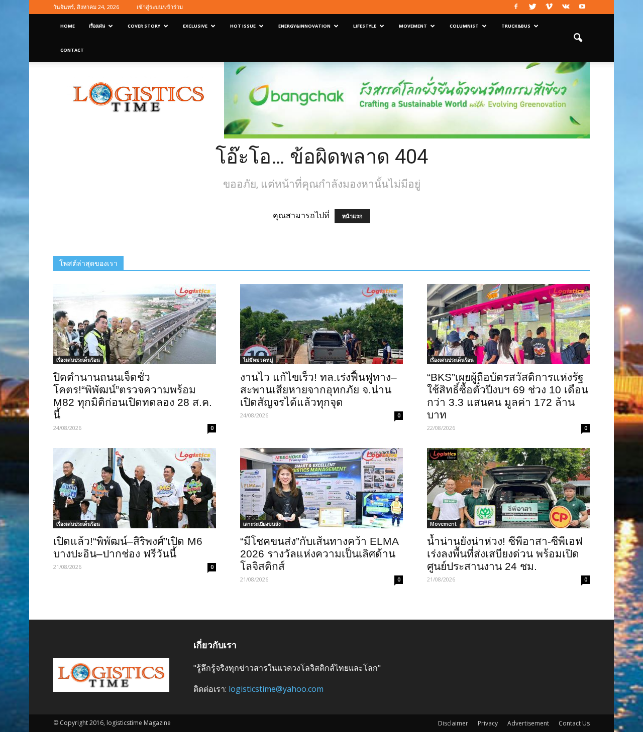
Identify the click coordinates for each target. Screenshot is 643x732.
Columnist (464, 26)
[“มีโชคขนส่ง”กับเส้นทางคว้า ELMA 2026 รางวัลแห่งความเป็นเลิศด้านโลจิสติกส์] (321, 488)
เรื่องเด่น (97, 26)
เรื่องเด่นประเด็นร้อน (78, 359)
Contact (72, 50)
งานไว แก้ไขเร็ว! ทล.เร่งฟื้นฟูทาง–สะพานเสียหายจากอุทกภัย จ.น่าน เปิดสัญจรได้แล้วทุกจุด (318, 389)
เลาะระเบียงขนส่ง (262, 523)
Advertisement (528, 723)
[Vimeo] (549, 7)
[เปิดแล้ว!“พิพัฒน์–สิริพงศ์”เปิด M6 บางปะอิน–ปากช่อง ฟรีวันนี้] (134, 488)
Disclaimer (453, 723)
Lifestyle (364, 26)
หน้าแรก (352, 216)
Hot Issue (243, 26)
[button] (578, 38)
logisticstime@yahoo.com (276, 688)
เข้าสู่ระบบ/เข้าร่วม (160, 7)
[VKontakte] (565, 7)
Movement (413, 26)
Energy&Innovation (304, 26)
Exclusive (195, 26)
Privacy (488, 723)
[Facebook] (515, 7)
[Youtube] (582, 7)
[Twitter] (532, 7)
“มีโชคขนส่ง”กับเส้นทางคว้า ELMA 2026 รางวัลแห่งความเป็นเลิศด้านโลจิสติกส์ (319, 553)
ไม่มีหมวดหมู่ (258, 359)
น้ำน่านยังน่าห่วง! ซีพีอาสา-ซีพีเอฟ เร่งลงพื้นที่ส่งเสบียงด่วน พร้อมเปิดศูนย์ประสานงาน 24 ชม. (505, 553)
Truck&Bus (515, 26)
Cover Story (144, 26)
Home (67, 26)
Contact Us (574, 723)
